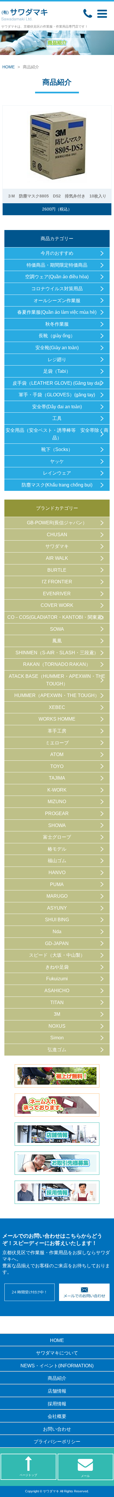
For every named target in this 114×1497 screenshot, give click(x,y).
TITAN (57, 1002)
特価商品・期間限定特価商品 (57, 265)
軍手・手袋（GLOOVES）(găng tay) (57, 394)
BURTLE (56, 570)
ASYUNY (57, 908)
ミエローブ (57, 742)
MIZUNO (57, 801)
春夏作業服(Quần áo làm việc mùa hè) (56, 312)
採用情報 (57, 1403)
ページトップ (28, 1475)
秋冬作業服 (57, 324)
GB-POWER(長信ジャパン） (57, 522)
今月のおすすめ (57, 253)
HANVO (57, 872)
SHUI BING (57, 919)
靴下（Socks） (57, 449)
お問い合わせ (57, 1429)
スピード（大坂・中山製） (57, 955)
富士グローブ (57, 837)
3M (57, 1014)
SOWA (57, 629)
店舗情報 (57, 1391)
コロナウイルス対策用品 (57, 288)
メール (85, 1476)
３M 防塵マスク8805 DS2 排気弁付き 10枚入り (56, 196)
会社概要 (57, 1416)
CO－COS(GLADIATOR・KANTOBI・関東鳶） (56, 617)
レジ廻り (57, 359)
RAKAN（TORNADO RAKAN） (57, 664)
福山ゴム (57, 860)
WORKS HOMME (57, 719)
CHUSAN (57, 534)
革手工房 (57, 730)
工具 (57, 418)
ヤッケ (57, 461)
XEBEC (57, 707)
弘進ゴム (57, 1049)
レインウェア (57, 473)
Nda (57, 931)
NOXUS (57, 1026)
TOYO (56, 766)
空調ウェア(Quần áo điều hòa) (57, 276)
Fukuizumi (57, 978)
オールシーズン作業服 (57, 300)
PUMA (57, 884)
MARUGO (57, 896)
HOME (8, 67)
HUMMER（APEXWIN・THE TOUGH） (56, 695)
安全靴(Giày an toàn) (57, 347)
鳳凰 (57, 640)
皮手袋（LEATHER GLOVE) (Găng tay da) (57, 383)
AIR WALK (57, 558)
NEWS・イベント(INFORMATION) (57, 1365)
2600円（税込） (59, 209)
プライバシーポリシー (57, 1441)
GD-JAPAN (57, 943)
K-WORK (57, 789)
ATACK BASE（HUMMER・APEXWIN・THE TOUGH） (57, 680)
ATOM (56, 754)
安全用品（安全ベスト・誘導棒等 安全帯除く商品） (57, 434)
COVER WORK (57, 605)
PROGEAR (57, 813)
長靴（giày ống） (57, 335)
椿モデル (57, 848)
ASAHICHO (56, 990)
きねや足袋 (57, 967)
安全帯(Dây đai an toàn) (57, 406)
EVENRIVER (57, 593)
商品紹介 (57, 1378)
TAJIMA (57, 778)
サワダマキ (57, 546)
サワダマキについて (57, 1352)
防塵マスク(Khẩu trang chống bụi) (57, 484)
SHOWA (57, 825)
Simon (57, 1037)
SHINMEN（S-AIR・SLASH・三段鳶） (57, 652)
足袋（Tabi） (57, 371)
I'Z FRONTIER (57, 581)
